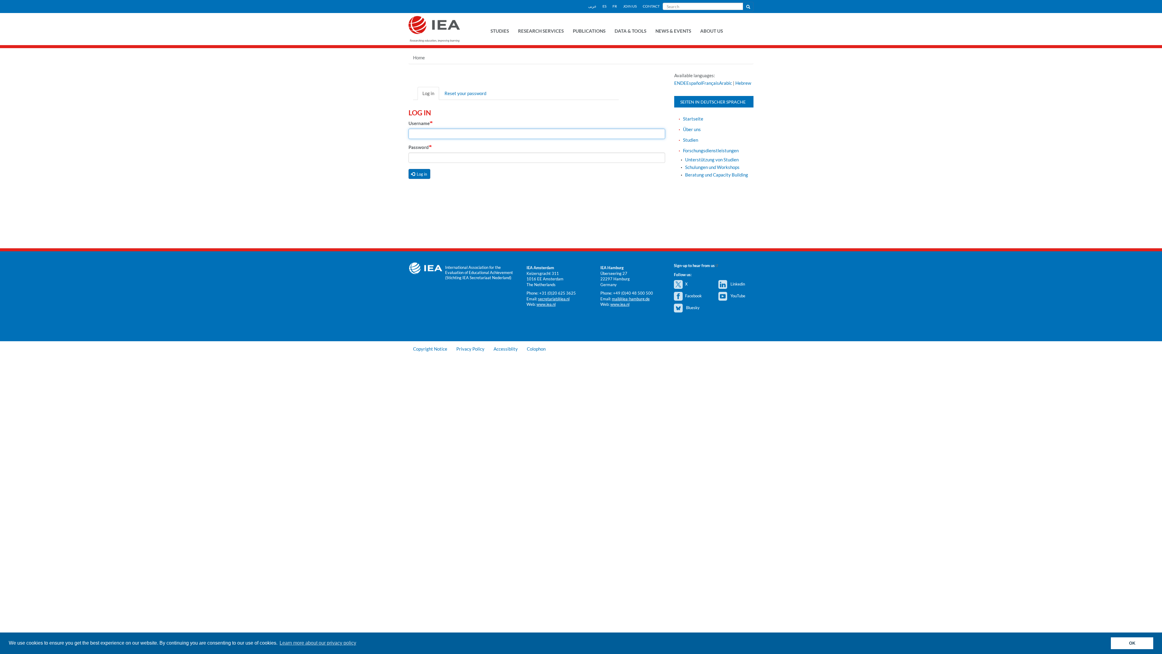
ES (604, 6)
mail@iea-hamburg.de (631, 298)
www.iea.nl (546, 304)
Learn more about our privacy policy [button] (318, 643)
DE (683, 83)
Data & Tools (630, 31)
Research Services (541, 31)
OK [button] (1132, 643)
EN (677, 83)
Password (419, 147)
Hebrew (743, 83)
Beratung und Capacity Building (716, 174)
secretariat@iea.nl (554, 298)
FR (614, 6)
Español (694, 83)
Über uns (692, 129)
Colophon (536, 349)
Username (419, 123)
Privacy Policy (470, 349)
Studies (500, 31)
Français (710, 83)
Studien (690, 140)
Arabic (725, 83)
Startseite (693, 118)
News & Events (673, 31)
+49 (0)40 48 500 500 (633, 293)
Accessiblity (506, 349)
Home (419, 57)
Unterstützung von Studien (712, 159)
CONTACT (651, 6)
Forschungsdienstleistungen (711, 150)
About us (711, 31)
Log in (428, 93)
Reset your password (465, 93)
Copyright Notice (430, 349)
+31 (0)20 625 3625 (557, 293)
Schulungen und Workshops (712, 167)
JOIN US (630, 6)
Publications (589, 31)
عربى (592, 6)
